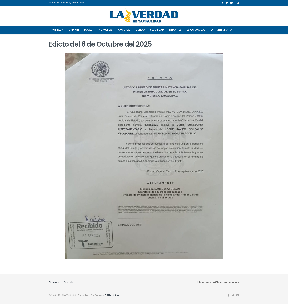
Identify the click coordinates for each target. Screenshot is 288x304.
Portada (57, 29)
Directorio (54, 282)
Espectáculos (196, 29)
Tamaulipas (104, 29)
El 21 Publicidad (112, 295)
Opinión (74, 29)
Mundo (140, 29)
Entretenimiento (221, 29)
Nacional (124, 29)
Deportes (175, 29)
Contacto (69, 282)
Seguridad (157, 29)
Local (88, 29)
